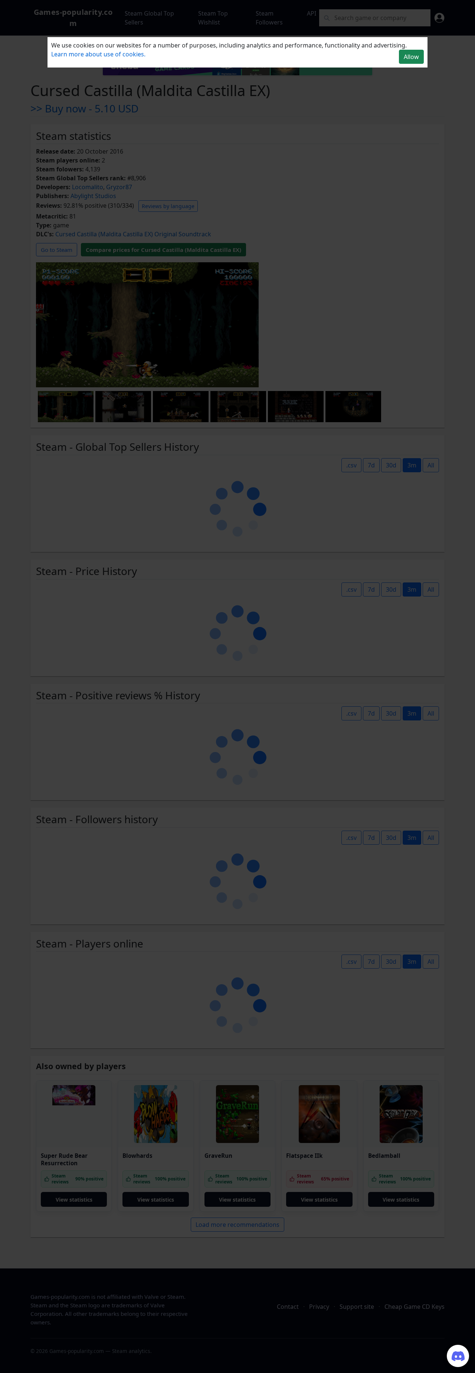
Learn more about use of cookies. (98, 54)
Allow (411, 57)
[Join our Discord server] (458, 1356)
